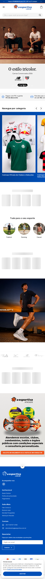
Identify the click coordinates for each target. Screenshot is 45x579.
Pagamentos (6, 498)
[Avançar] (41, 108)
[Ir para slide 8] (32, 86)
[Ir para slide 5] (24, 86)
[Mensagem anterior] (4, 1)
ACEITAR (23, 574)
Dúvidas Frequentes (8, 513)
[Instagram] (3, 484)
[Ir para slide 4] (21, 86)
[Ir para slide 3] (18, 86)
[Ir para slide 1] (13, 86)
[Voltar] (36, 108)
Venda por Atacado (8, 515)
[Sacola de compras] (41, 7)
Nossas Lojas (6, 510)
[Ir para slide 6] (26, 86)
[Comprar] (22, 53)
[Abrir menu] (3, 7)
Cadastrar (7, 547)
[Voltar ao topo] (22, 466)
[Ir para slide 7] (29, 86)
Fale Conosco (6, 507)
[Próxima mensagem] (41, 1)
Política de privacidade (9, 496)
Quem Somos (6, 493)
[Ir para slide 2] (15, 86)
